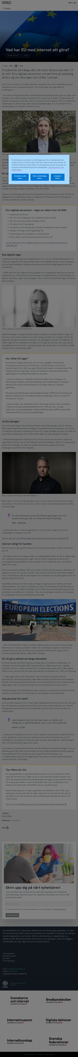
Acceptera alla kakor (20, 177)
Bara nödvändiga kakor (40, 177)
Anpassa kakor (57, 177)
